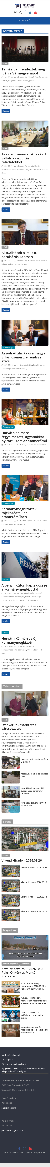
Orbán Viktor (32, 650)
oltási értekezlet (18, 169)
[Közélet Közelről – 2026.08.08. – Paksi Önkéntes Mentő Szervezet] (25, 936)
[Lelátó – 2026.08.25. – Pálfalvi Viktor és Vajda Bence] (11, 1011)
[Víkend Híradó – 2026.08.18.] (11, 881)
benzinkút (38, 593)
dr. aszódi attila (34, 261)
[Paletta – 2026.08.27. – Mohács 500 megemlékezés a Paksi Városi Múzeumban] (11, 996)
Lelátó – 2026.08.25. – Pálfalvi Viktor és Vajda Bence (32, 1015)
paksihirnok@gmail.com (12, 1130)
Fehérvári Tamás (34, 77)
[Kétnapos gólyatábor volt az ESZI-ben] (11, 801)
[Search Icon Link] (20, 12)
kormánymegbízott (22, 597)
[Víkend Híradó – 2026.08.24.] (11, 866)
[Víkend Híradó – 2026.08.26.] (25, 828)
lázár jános (22, 650)
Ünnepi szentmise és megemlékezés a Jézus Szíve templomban (34, 1030)
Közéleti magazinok (10, 964)
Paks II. (11, 264)
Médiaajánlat (7, 1059)
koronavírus (6, 169)
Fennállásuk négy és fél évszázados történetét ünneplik (32, 791)
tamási (19, 80)
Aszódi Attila (27, 365)
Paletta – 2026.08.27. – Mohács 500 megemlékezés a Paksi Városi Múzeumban (34, 1001)
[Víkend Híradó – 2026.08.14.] (11, 895)
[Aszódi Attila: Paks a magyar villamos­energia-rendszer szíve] (25, 321)
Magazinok (26, 964)
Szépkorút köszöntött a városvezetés (19, 726)
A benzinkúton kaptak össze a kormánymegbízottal (24, 587)
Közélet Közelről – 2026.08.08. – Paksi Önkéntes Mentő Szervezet (25, 972)
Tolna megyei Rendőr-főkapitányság (25, 600)
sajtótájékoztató (21, 264)
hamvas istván (7, 524)
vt (18, 365)
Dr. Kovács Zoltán (40, 521)
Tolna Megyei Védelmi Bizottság (14, 368)
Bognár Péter (27, 444)
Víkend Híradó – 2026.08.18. (34, 882)
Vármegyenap (28, 80)
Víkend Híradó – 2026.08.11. (34, 911)
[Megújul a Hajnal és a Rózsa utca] (11, 772)
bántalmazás (29, 593)
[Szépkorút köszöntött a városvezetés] (25, 692)
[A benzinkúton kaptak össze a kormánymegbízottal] (25, 553)
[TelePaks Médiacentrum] (25, 4)
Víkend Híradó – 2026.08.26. (22, 860)
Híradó (5, 855)
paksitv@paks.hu (9, 1108)
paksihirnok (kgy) (23, 732)
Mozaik (5, 580)
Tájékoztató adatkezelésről (14, 1064)
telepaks (20, 77)
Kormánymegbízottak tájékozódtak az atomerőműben (19, 513)
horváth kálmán (34, 166)
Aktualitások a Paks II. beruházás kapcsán (19, 254)
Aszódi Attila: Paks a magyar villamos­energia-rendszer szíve (24, 357)
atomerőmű (27, 521)
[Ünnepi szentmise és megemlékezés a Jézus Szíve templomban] (11, 1025)
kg (18, 646)
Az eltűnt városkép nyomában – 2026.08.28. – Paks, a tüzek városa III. (33, 986)
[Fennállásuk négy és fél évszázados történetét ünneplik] (11, 787)
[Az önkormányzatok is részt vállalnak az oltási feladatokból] (25, 122)
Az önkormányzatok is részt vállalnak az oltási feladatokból (24, 158)
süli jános (12, 80)
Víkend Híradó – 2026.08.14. (34, 896)
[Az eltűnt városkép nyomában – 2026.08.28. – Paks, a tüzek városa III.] (11, 982)
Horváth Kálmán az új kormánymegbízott (19, 640)
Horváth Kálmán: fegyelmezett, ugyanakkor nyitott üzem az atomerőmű (24, 436)
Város (5, 633)
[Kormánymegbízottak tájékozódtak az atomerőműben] (25, 476)
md (18, 593)
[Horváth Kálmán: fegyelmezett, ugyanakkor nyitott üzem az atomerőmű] (25, 400)
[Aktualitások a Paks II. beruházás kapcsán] (25, 220)
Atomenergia (8, 347)
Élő (15, 12)
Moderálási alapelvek (11, 1055)
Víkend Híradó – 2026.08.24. (34, 867)
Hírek (5, 63)
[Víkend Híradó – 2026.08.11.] (11, 910)
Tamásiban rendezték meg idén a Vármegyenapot (23, 71)
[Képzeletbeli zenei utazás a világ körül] (11, 758)
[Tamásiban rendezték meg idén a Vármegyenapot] (25, 37)
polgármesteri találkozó (35, 169)
